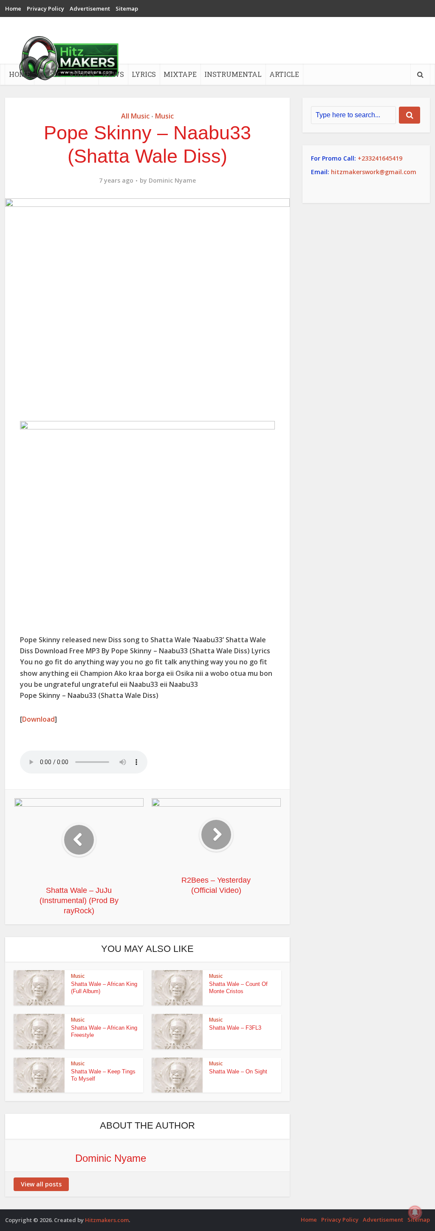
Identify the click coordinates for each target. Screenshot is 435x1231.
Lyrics (144, 74)
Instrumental (233, 74)
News (113, 74)
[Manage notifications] (415, 1212)
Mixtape (180, 74)
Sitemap (127, 8)
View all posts (41, 1184)
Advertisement (90, 8)
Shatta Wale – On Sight (238, 1071)
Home (13, 8)
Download (38, 719)
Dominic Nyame (172, 180)
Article (284, 74)
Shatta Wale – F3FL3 (235, 1028)
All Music (135, 116)
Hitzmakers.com (107, 1220)
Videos (82, 74)
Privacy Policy (45, 8)
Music (49, 74)
